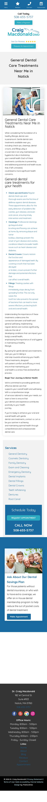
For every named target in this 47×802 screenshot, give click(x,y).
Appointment (23, 764)
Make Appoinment (19, 616)
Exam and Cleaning (19, 467)
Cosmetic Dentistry (19, 458)
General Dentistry (18, 453)
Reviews (23, 757)
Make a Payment (23, 22)
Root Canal (14, 499)
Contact (23, 761)
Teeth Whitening (17, 490)
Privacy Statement (34, 779)
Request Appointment (23, 518)
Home (23, 747)
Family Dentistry (17, 462)
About (23, 751)
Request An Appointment (23, 46)
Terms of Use (9, 782)
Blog (23, 754)
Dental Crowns (16, 485)
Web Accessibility (23, 782)
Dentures (13, 494)
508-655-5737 (23, 17)
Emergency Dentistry (20, 472)
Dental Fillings (16, 481)
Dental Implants (17, 476)
